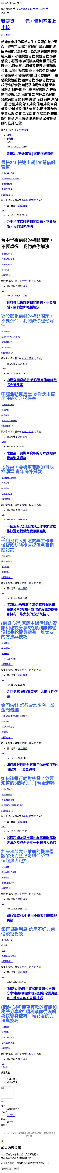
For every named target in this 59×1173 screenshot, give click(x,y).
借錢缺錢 (5, 721)
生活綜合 (23, 130)
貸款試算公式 (7, 795)
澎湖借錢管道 (7, 254)
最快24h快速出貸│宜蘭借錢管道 (30, 153)
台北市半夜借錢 (8, 173)
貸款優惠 (5, 1027)
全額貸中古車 (7, 494)
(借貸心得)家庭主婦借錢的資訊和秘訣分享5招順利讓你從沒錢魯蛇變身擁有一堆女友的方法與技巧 (32, 609)
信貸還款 (5, 1032)
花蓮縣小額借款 (8, 405)
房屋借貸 (5, 410)
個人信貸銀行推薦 (9, 872)
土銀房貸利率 (7, 940)
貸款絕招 (22, 205)
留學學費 (5, 488)
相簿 (9, 135)
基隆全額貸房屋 (8, 1037)
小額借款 (5, 654)
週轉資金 (5, 732)
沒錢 (3, 951)
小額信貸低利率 (8, 883)
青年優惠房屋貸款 (9, 956)
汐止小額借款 (7, 789)
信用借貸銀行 (7, 347)
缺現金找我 (6, 556)
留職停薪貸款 (7, 342)
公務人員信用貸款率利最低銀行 (14, 716)
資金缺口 (5, 270)
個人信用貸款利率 (9, 478)
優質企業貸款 (7, 561)
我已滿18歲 (6, 1169)
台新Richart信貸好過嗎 (11, 337)
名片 (9, 142)
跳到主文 (5, 35)
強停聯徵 (5, 415)
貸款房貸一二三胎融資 (10, 179)
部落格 (10, 139)
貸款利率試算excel (9, 421)
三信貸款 (5, 867)
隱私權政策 (48, 1133)
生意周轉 (5, 567)
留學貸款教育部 (8, 1043)
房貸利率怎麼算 (8, 727)
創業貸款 (5, 572)
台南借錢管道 (7, 648)
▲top (3, 210)
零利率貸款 (6, 331)
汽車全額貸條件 (8, 259)
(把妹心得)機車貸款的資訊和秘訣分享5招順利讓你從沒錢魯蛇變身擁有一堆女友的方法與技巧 (32, 993)
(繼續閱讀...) (7, 195)
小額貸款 (5, 878)
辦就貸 (4, 945)
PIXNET (13, 1133)
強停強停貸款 (7, 265)
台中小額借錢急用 (9, 659)
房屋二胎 (5, 643)
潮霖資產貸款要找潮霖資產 (12, 805)
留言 (31, 200)
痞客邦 (25, 200)
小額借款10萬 (7, 184)
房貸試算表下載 (8, 800)
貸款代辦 (5, 483)
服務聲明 (29, 1136)
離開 (16, 1169)
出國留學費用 (7, 189)
